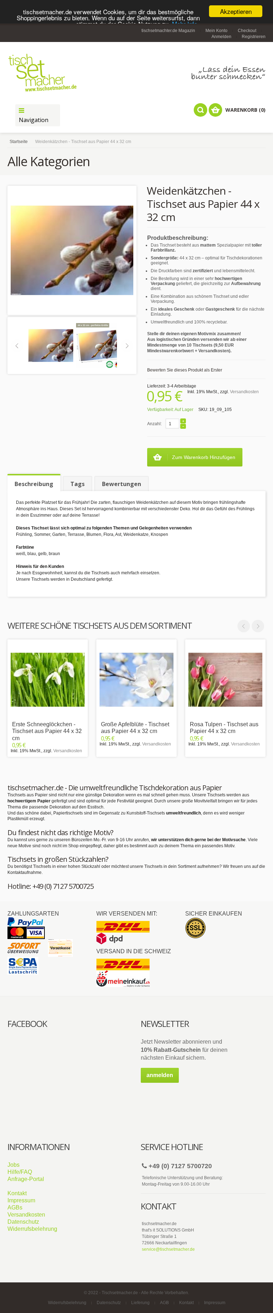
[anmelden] (160, 1081)
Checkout (247, 30)
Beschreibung (34, 484)
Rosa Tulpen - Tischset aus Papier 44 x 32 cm (224, 727)
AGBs (14, 1207)
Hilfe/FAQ (19, 1172)
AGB (164, 1302)
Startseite (19, 141)
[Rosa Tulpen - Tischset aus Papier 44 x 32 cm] (225, 680)
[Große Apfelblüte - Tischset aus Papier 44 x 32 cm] (136, 680)
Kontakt (17, 1193)
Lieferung (140, 1302)
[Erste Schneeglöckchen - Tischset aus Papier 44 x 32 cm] (48, 680)
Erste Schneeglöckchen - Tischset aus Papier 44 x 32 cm (47, 731)
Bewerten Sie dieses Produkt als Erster (184, 370)
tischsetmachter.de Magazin (168, 30)
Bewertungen (121, 484)
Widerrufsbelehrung (32, 1229)
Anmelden (221, 36)
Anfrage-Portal (25, 1179)
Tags (77, 484)
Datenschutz (23, 1222)
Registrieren (254, 36)
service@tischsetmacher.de (168, 1249)
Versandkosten (244, 391)
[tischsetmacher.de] (136, 73)
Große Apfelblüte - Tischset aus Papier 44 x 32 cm (135, 727)
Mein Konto (216, 30)
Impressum (21, 1200)
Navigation (33, 120)
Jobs (13, 1165)
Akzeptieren (236, 11)
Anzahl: (154, 423)
